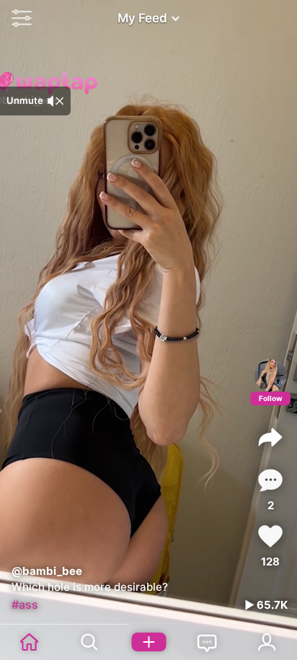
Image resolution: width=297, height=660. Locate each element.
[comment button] (270, 480)
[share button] (270, 437)
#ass (25, 604)
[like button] (270, 536)
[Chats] (207, 642)
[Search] (88, 642)
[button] (18, 18)
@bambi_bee (47, 571)
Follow (271, 398)
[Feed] (29, 642)
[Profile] (270, 375)
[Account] (267, 642)
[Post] (148, 642)
